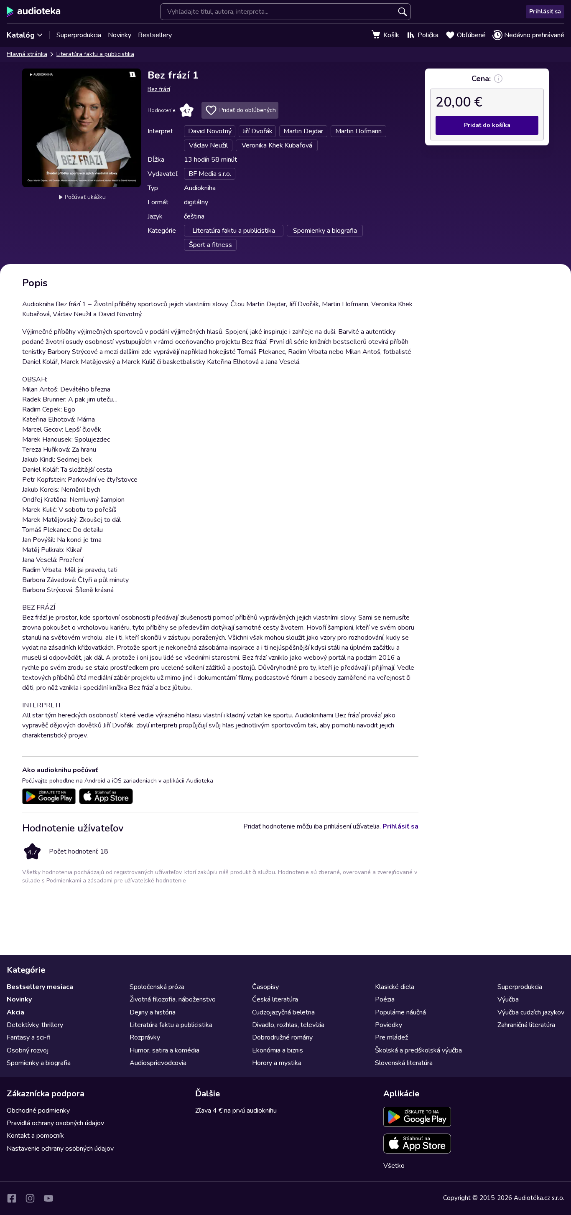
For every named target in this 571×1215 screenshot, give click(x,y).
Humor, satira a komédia (164, 1050)
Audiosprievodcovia (158, 1063)
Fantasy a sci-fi (29, 1037)
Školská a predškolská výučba (418, 1050)
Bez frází (159, 89)
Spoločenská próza (157, 986)
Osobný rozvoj (27, 1050)
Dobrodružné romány (282, 1037)
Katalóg (21, 35)
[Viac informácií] (498, 78)
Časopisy (265, 986)
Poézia (385, 999)
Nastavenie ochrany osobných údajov (60, 1148)
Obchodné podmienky (38, 1110)
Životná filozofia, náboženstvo (173, 999)
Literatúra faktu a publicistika (95, 54)
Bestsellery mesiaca (40, 986)
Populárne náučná (400, 1012)
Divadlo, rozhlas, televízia (288, 1024)
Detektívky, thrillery (35, 1024)
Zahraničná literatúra (526, 1024)
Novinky (119, 35)
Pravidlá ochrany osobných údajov (55, 1123)
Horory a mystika (276, 1063)
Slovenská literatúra (404, 1063)
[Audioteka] (34, 11)
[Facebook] (12, 1198)
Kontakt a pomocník (35, 1135)
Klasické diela (394, 986)
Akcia (15, 1012)
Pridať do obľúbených (247, 110)
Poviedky (388, 1024)
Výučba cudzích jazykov (530, 1012)
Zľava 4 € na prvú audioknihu (236, 1110)
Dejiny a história (153, 1012)
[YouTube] (48, 1198)
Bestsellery (155, 35)
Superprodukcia (78, 35)
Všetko (394, 1165)
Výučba (508, 999)
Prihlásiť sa (545, 11)
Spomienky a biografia (39, 1063)
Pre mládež (391, 1037)
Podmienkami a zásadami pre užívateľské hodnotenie (116, 881)
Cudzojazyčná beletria (283, 1012)
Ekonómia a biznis (277, 1050)
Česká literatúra (275, 999)
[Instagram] (30, 1198)
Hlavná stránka (27, 54)
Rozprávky (145, 1037)
